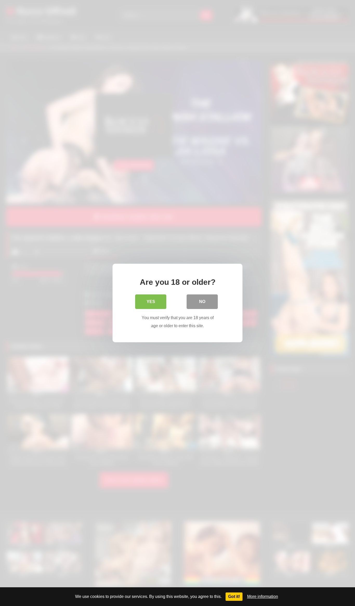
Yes (151, 301)
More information (262, 596)
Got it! (234, 596)
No (202, 301)
